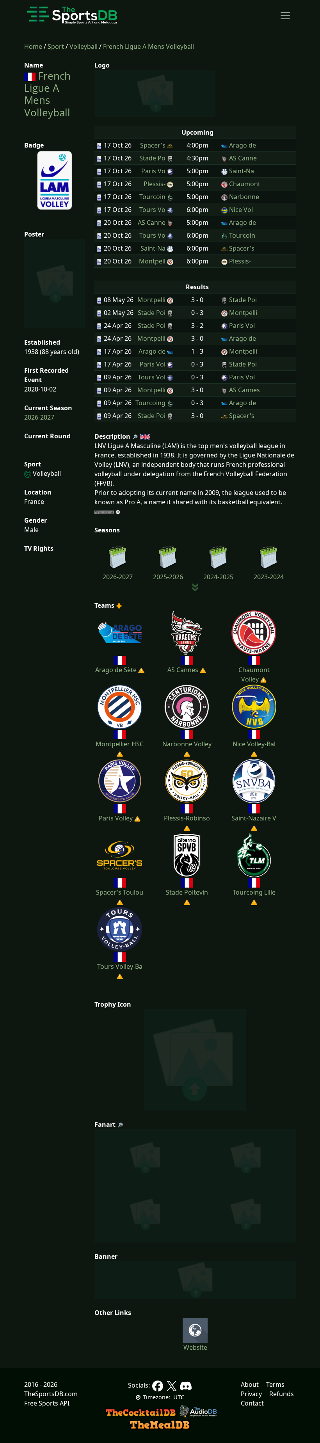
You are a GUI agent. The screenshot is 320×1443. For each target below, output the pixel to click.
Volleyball (83, 46)
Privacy (251, 1394)
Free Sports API (46, 1403)
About (250, 1384)
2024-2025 (218, 577)
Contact (252, 1403)
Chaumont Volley (254, 674)
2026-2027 (39, 417)
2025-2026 (168, 577)
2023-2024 (269, 577)
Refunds (281, 1394)
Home (33, 46)
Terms (275, 1384)
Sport (56, 46)
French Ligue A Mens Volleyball (148, 46)
